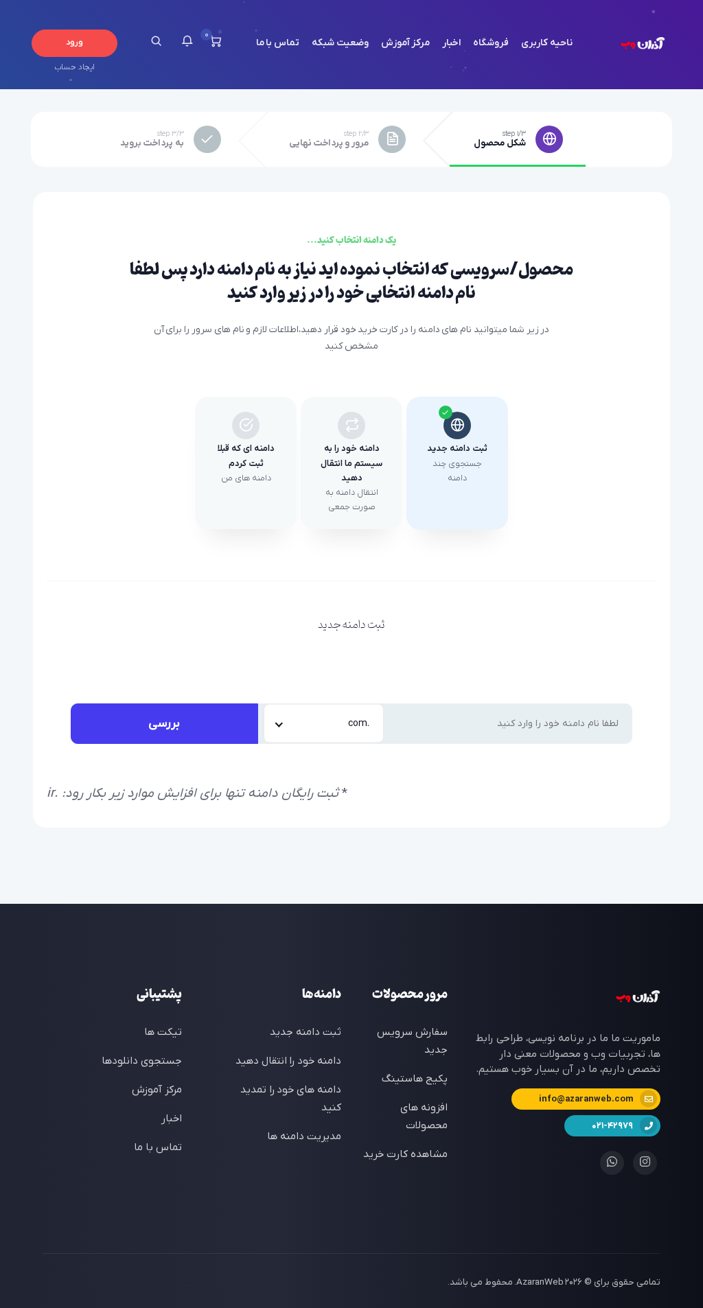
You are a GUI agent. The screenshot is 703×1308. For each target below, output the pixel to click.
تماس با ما (277, 42)
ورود (74, 42)
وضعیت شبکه (340, 42)
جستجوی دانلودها (142, 1061)
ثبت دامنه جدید (305, 1032)
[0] (215, 43)
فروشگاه (491, 42)
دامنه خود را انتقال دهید (288, 1061)
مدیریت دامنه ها (304, 1136)
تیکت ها (163, 1032)
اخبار (451, 42)
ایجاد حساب (74, 67)
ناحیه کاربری (547, 42)
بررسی (164, 724)
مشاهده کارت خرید (405, 1154)
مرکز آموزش (405, 42)
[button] (187, 43)
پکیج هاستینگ (415, 1079)
